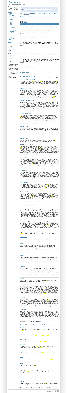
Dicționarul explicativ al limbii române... (45, 387)
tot (46, 31)
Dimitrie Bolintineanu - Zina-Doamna (25, 113)
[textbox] (37, 9)
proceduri (56, 54)
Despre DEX (11, 37)
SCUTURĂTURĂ (38, 13)
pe (20, 54)
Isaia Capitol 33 (22, 284)
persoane (40, 53)
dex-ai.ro (25, 19)
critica (37, 32)
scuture (33, 53)
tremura (46, 43)
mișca (35, 30)
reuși (30, 60)
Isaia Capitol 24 (22, 266)
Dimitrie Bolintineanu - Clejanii (24, 170)
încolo (43, 30)
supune (52, 54)
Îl (27, 43)
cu (36, 30)
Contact (10, 39)
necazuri (21, 61)
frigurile (21, 32)
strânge (30, 31)
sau (38, 32)
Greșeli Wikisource (13, 27)
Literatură (27, 76)
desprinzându (48, 59)
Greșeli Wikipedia (13, 26)
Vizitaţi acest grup (11, 51)
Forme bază (50, 2)
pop (44, 42)
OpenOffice (10, 46)
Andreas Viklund (57, 391)
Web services (11, 34)
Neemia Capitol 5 (22, 207)
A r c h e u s (15, 2)
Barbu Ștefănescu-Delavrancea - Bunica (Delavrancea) (28, 88)
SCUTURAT (24, 13)
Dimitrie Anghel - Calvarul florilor (25, 157)
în (49, 53)
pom (56, 53)
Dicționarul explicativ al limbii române (32, 324)
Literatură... (41, 201)
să (31, 60)
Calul (51, 43)
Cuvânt (22, 9)
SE (20, 59)
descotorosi (46, 60)
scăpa (50, 60)
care (38, 60)
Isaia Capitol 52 (22, 297)
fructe (36, 59)
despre (32, 59)
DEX (47, 2)
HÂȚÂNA (49, 13)
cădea (21, 30)
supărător (22, 60)
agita (55, 30)
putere (38, 30)
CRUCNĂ (42, 13)
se (41, 31)
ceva (20, 60)
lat (36, 61)
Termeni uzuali (12, 36)
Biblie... (40, 321)
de (27, 32)
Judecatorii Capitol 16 (23, 237)
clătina (37, 42)
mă (25, 59)
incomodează (41, 60)
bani (24, 54)
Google (10, 43)
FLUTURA (45, 13)
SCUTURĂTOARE (33, 13)
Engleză (11, 23)
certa (41, 32)
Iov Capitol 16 (22, 243)
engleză (25, 21)
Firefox (10, 45)
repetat (48, 53)
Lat (44, 32)
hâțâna (49, 30)
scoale (34, 43)
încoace (40, 30)
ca (31, 43)
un (39, 54)
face (30, 53)
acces (26, 32)
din (45, 31)
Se (22, 30)
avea (24, 32)
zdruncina (51, 30)
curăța (57, 59)
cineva (22, 54)
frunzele (26, 30)
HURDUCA (21, 14)
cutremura (43, 31)
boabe (38, 59)
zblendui (55, 42)
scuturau (24, 30)
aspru (42, 32)
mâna (26, 31)
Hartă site (56, 390)
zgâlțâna (47, 42)
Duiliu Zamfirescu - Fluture (24, 182)
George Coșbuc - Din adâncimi (24, 191)
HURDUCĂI (56, 13)
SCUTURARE (28, 13)
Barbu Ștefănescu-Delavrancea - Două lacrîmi (27, 100)
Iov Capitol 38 (22, 255)
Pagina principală (11, 13)
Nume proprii (12, 32)
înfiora (43, 43)
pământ (45, 59)
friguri (29, 32)
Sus (58, 390)
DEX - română (12, 16)
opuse (53, 53)
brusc (45, 53)
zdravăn (29, 43)
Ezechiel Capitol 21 (23, 309)
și (31, 30)
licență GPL (30, 67)
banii (29, 54)
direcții (51, 53)
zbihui (26, 43)
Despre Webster (12, 38)
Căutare (10, 14)
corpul (48, 31)
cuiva (27, 31)
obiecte (37, 53)
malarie (44, 54)
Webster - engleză (12, 18)
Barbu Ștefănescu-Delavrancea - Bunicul (26, 144)
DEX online (10, 44)
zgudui (43, 42)
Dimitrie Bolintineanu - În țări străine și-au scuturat (27, 79)
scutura (24, 31)
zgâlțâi (46, 30)
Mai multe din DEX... (27, 14)
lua (26, 54)
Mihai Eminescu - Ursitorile (24, 138)
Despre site (57, 2)
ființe (26, 61)
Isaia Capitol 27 (22, 278)
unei (54, 54)
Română (11, 20)
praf (26, 60)
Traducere (53, 2)
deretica (21, 44)
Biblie (26, 204)
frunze (34, 59)
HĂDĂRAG (52, 13)
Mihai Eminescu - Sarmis (24, 126)
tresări (49, 43)
